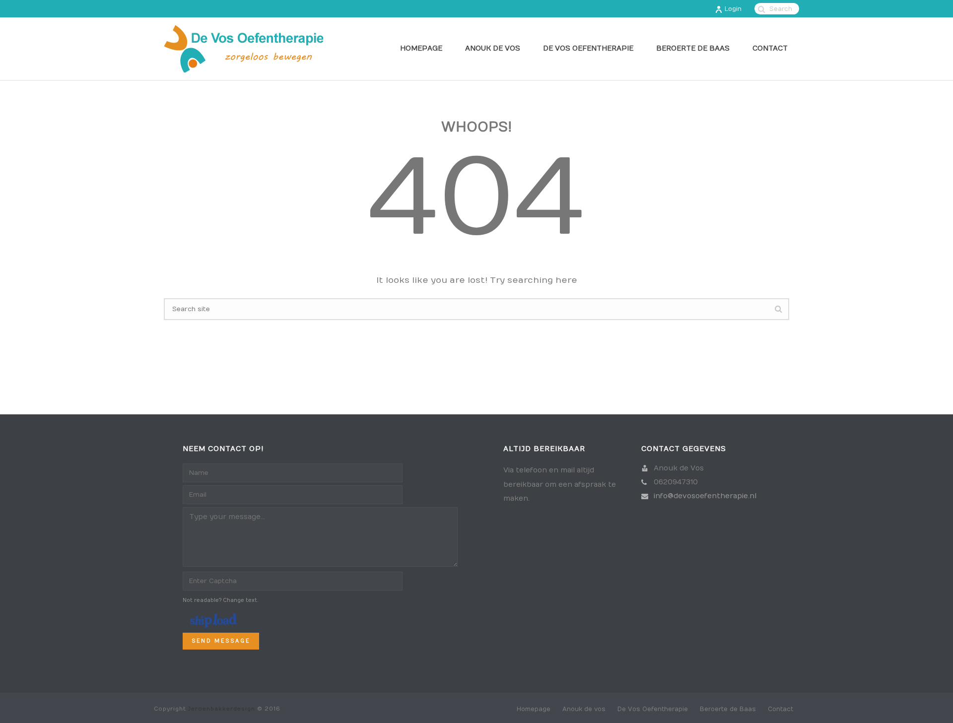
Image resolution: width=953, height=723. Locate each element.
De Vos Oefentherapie (588, 48)
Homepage (421, 48)
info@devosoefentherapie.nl (705, 496)
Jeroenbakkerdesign (221, 709)
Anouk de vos (492, 48)
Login (733, 8)
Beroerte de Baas (693, 48)
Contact (770, 48)
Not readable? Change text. (221, 600)
